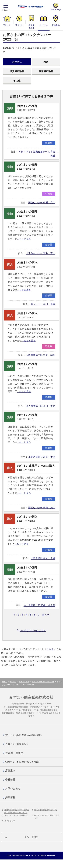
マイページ (56, 10)
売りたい (19, 25)
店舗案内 (56, 25)
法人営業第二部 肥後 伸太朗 (39, 605)
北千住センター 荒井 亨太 (40, 253)
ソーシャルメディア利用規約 (15, 815)
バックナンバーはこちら (33, 630)
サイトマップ (9, 821)
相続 (46, 62)
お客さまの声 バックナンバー (43, 681)
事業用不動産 (46, 71)
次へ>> (46, 614)
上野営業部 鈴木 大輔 (43, 558)
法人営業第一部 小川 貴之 (40, 406)
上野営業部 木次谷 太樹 (41, 457)
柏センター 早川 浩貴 (43, 304)
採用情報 (10, 797)
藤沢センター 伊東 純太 (41, 507)
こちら (50, 649)
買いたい (7, 25)
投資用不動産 (17, 71)
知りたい (44, 25)
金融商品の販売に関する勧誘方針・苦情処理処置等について (16, 811)
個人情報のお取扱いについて (45, 810)
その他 (16, 80)
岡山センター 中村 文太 (41, 202)
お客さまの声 (24, 681)
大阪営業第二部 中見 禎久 (40, 355)
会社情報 (10, 779)
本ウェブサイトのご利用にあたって (46, 816)
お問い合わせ (13, 788)
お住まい (17, 62)
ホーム (4, 681)
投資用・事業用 (31, 26)
